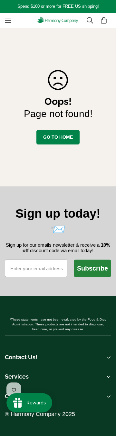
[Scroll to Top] (104, 386)
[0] (103, 20)
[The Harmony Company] (58, 20)
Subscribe (92, 268)
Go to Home (58, 137)
